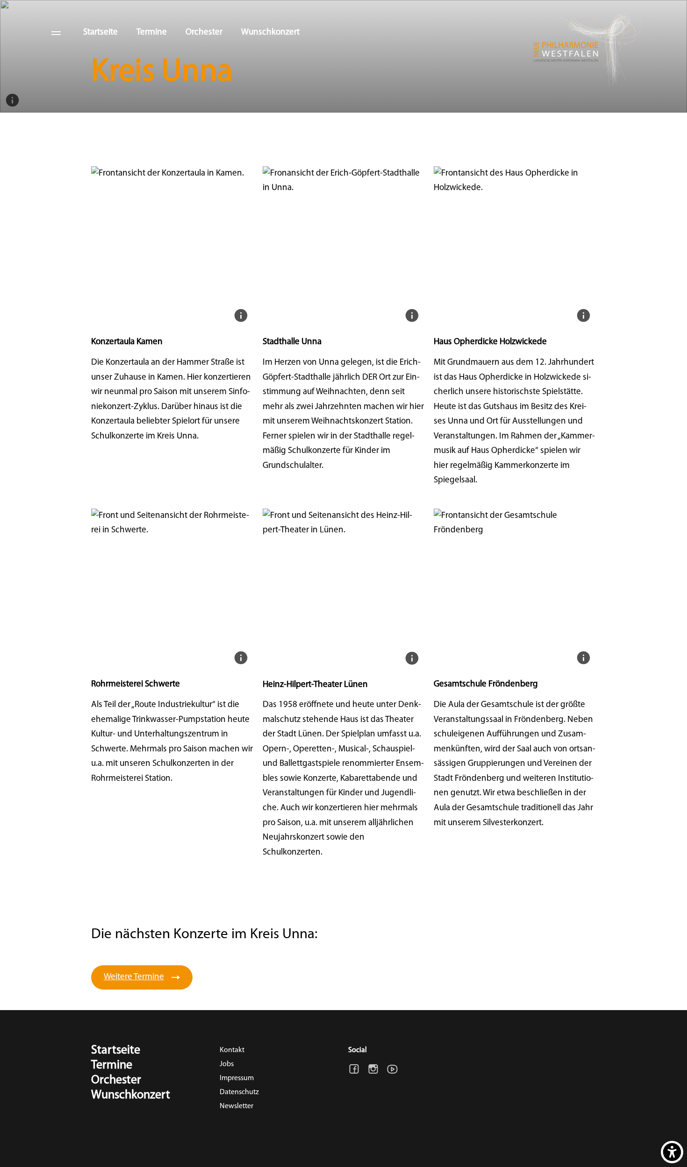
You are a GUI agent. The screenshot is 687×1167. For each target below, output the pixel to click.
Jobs (227, 1064)
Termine (151, 32)
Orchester (204, 32)
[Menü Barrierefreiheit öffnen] (672, 1152)
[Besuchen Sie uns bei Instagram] (373, 1069)
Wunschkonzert (270, 32)
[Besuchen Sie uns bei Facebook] (354, 1069)
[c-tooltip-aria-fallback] (12, 100)
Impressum (237, 1078)
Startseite (100, 32)
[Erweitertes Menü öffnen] (56, 32)
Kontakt (232, 1050)
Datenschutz (239, 1092)
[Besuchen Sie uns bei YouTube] (392, 1069)
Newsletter (236, 1106)
